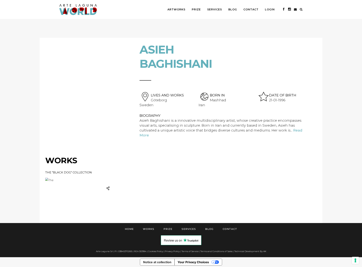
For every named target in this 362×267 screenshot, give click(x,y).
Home (129, 228)
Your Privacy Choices (193, 262)
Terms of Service (190, 251)
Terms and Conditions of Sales (216, 251)
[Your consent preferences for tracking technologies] (355, 260)
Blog (209, 228)
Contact (230, 228)
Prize (167, 228)
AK (264, 251)
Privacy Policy (172, 251)
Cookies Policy (155, 251)
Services (189, 228)
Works (148, 228)
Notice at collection (157, 262)
